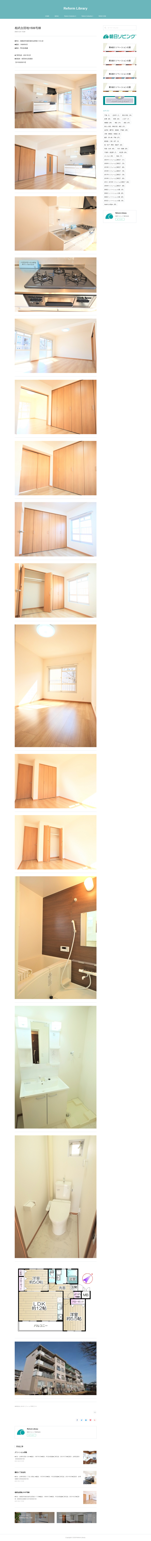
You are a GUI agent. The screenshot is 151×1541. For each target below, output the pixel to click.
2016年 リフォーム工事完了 (114, 178)
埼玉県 (123, 152)
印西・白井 (109, 148)
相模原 (108, 122)
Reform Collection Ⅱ (70, 16)
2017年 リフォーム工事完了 (114, 174)
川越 (119, 156)
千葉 (107, 115)
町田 (116, 119)
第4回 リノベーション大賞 (113, 189)
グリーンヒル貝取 (21, 1452)
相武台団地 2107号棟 (22, 1492)
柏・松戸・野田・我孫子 (113, 145)
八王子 (125, 119)
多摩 (107, 119)
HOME (47, 16)
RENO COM (102, 16)
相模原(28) (17, 1406)
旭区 (118, 122)
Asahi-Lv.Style (110, 204)
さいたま (108, 156)
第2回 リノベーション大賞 (113, 197)
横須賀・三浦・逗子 (111, 141)
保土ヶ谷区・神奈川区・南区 (114, 126)
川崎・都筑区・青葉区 (112, 134)
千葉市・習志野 (110, 152)
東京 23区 (126, 115)
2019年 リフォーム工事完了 (114, 167)
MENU (57, 16)
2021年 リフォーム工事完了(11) (29, 1406)
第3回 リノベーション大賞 (113, 193)
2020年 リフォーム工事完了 (114, 163)
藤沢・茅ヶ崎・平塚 (112, 137)
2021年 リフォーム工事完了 (114, 160)
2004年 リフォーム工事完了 (114, 186)
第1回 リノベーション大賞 (113, 200)
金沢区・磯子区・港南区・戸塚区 (116, 130)
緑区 (127, 122)
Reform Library (75, 8)
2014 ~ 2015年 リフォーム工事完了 (116, 182)
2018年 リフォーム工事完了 (114, 171)
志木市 (116, 115)
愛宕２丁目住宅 (20, 1472)
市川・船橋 (122, 148)
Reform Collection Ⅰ (87, 16)
